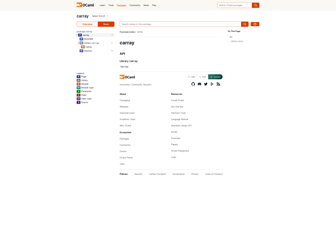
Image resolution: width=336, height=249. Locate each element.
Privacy (195, 174)
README (88, 39)
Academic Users (127, 119)
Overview (87, 24)
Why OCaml (125, 125)
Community (134, 5)
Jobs (122, 164)
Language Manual (179, 119)
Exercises (175, 138)
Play (154, 5)
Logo (173, 157)
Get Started (177, 106)
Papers (174, 144)
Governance (179, 174)
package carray (84, 31)
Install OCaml (177, 100)
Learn (102, 5)
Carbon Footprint (157, 174)
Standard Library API (181, 125)
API (231, 37)
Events (123, 151)
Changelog (125, 100)
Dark (204, 77)
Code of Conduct (214, 174)
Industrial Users (127, 113)
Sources (88, 51)
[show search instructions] (255, 24)
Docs (106, 24)
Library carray (237, 41)
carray (83, 16)
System (217, 77)
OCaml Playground (180, 150)
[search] (255, 5)
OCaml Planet (126, 157)
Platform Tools (178, 113)
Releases (124, 106)
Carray (89, 47)
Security (138, 174)
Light (193, 77)
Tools (111, 5)
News (146, 5)
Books (174, 132)
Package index (127, 31)
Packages (121, 5)
